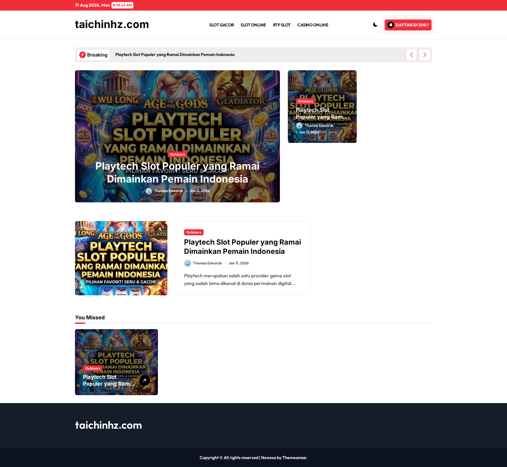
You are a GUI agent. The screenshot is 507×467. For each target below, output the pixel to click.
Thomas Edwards (168, 190)
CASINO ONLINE (312, 24)
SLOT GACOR (221, 24)
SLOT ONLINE (253, 24)
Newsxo (268, 457)
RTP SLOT (282, 24)
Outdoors (177, 154)
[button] (424, 54)
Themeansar (294, 457)
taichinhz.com (112, 24)
